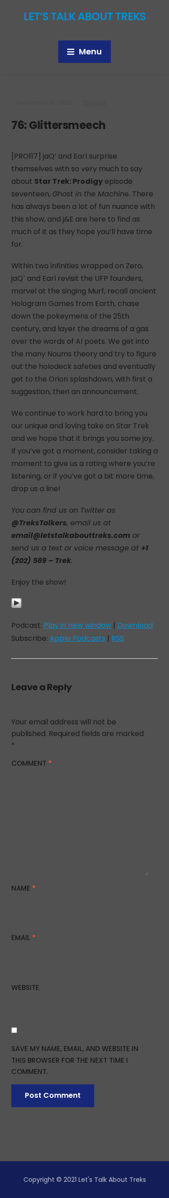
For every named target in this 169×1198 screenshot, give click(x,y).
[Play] (16, 608)
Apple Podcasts (77, 638)
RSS (117, 638)
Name (23, 888)
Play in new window (77, 625)
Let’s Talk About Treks (84, 16)
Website (25, 987)
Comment (31, 763)
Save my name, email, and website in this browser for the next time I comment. (74, 1060)
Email (23, 937)
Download (135, 625)
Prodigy (94, 102)
